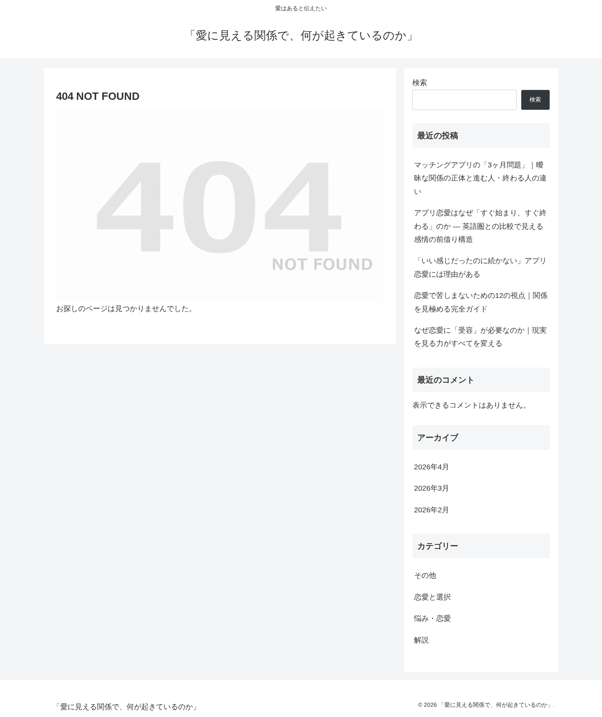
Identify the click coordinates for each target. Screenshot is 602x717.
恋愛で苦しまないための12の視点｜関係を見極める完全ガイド (481, 302)
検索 (419, 83)
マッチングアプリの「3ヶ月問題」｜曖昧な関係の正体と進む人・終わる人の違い (480, 178)
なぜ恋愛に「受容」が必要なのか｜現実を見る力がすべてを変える (480, 336)
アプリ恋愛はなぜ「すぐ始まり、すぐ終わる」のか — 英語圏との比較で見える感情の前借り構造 (480, 226)
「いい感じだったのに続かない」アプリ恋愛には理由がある (480, 267)
